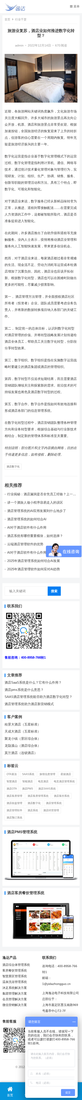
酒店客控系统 (62, 795)
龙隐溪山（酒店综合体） (23, 745)
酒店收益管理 (14, 803)
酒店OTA (12, 788)
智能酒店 (27, 781)
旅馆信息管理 (47, 774)
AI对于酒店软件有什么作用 (26, 527)
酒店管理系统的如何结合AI (26, 519)
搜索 (54, 591)
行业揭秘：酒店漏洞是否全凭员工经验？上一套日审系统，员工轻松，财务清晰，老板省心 (41, 496)
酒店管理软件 (14, 810)
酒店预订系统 (14, 817)
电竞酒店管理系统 (64, 781)
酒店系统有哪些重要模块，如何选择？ (35, 536)
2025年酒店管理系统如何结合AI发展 (33, 561)
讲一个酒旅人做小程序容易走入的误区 (35, 502)
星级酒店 (66, 774)
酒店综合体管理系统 (16, 964)
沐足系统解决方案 (14, 987)
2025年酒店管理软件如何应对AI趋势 (33, 569)
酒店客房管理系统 (38, 795)
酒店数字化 (13, 466)
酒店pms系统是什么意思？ (24, 690)
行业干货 (20, 19)
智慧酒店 (12, 781)
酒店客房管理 (14, 795)
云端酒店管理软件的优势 (25, 544)
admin (19, 45)
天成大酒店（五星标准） (23, 731)
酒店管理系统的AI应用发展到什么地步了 (36, 511)
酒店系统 (33, 810)
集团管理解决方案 (14, 993)
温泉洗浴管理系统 (14, 982)
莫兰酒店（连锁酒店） (21, 753)
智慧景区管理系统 (14, 976)
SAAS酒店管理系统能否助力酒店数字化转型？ (38, 697)
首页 (7, 19)
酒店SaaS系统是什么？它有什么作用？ (33, 682)
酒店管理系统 (54, 803)
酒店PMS (27, 788)
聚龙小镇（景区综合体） (23, 738)
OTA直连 (12, 774)
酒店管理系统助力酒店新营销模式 (29, 704)
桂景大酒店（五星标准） (23, 724)
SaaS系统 (28, 774)
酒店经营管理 (51, 810)
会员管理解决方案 (14, 999)
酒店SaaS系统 (47, 788)
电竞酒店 (43, 781)
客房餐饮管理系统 (14, 970)
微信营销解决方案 (14, 1005)
